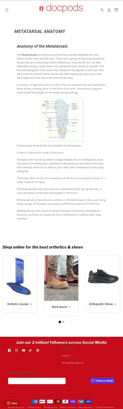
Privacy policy (50, 407)
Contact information (105, 407)
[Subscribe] (62, 381)
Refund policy (34, 407)
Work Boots (59, 307)
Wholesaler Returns (73, 362)
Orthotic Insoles (18, 304)
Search (66, 355)
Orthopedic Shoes (101, 304)
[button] (6, 9)
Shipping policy (85, 407)
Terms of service (67, 407)
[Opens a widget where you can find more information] (12, 403)
